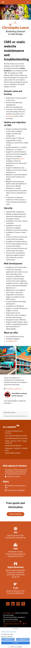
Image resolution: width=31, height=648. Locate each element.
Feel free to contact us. (14, 389)
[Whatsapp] (7, 604)
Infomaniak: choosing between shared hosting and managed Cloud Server (15, 554)
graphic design (12, 474)
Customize (15, 643)
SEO (6, 474)
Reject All (8, 639)
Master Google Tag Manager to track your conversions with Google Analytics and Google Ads (15, 573)
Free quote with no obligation (16, 490)
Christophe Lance (9, 613)
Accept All (23, 639)
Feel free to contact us (15, 514)
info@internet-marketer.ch (12, 624)
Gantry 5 (21, 159)
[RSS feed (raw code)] (23, 604)
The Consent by (15, 646)
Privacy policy (4, 636)
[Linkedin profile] (13, 604)
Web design (8, 470)
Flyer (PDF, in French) (13, 476)
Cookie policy (10, 636)
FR (28, 2)
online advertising (20, 472)
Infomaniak (10, 116)
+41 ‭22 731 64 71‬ (12, 621)
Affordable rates (11, 341)
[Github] (18, 604)
